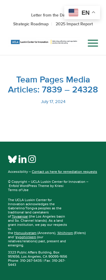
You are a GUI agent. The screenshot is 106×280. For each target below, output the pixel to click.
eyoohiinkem (26, 237)
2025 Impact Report (74, 23)
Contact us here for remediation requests (64, 172)
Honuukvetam (25, 233)
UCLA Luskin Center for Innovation (58, 182)
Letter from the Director (52, 15)
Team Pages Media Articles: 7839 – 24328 (53, 84)
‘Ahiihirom (65, 233)
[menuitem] (76, 43)
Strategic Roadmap (31, 23)
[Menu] (90, 43)
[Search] (76, 43)
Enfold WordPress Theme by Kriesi (36, 186)
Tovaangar (20, 216)
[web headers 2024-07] (44, 43)
